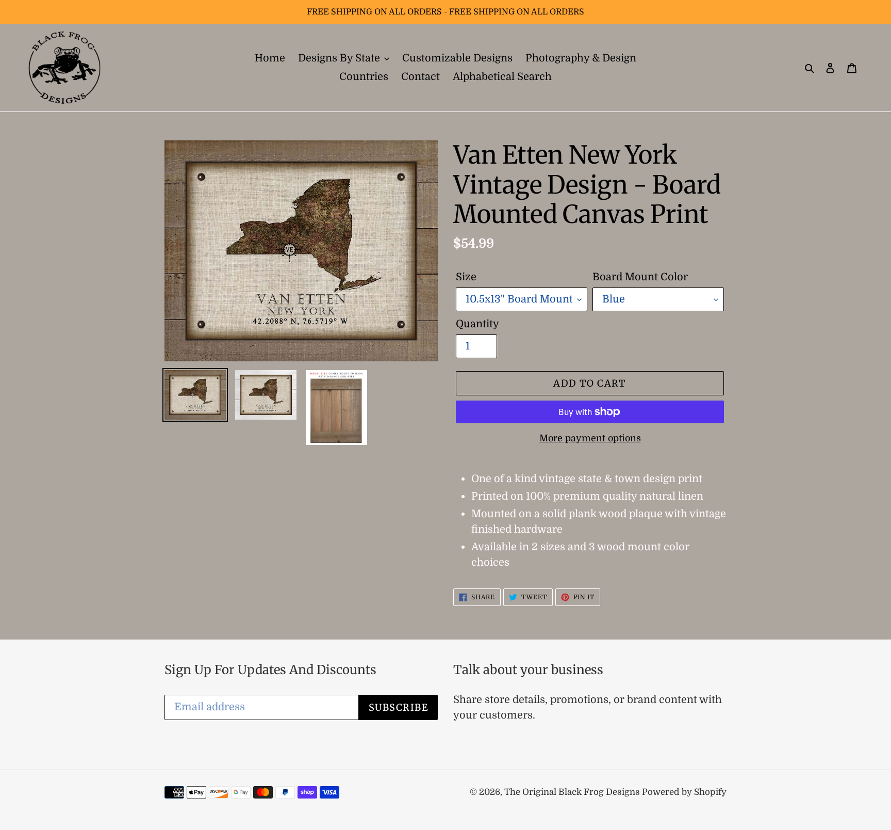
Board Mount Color (640, 277)
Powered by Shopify (684, 792)
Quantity (477, 324)
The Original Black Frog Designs (573, 792)
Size (466, 277)
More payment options (590, 438)
